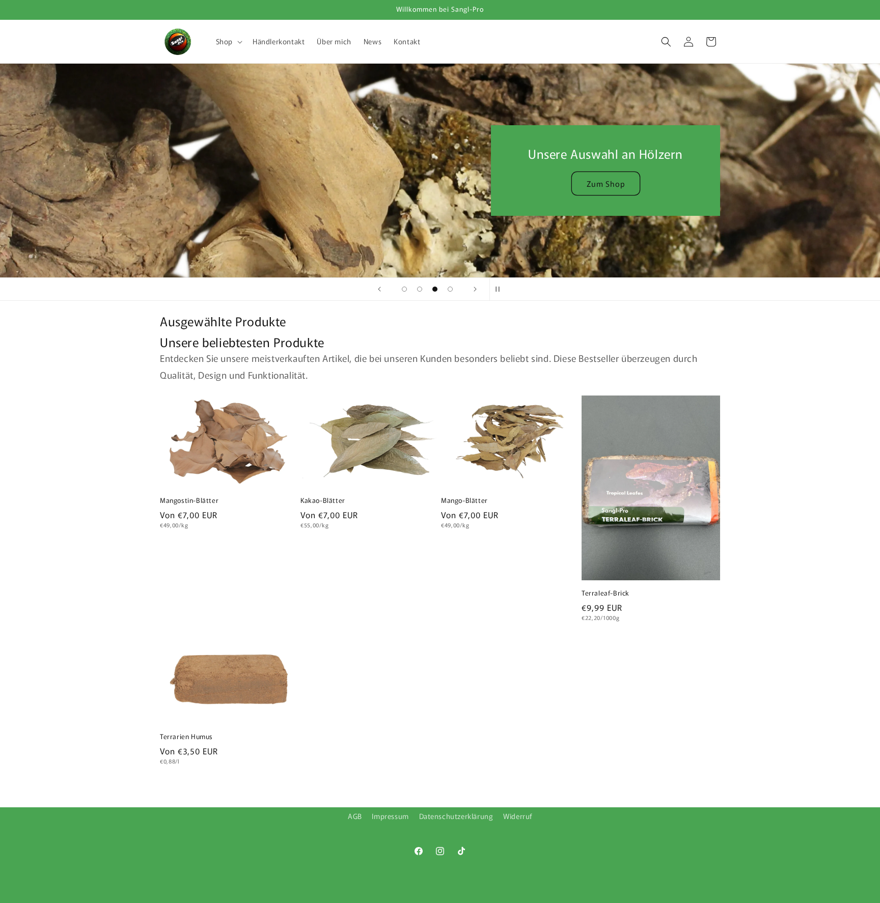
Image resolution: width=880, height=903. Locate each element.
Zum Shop (606, 183)
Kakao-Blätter (322, 500)
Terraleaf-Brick (605, 593)
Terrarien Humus (186, 736)
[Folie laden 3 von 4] (435, 289)
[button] (228, 41)
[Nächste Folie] (475, 289)
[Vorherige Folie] (379, 289)
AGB (355, 816)
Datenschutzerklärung (456, 816)
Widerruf (517, 816)
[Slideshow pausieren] (500, 289)
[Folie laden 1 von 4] (404, 289)
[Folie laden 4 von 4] (450, 289)
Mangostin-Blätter (189, 500)
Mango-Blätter (464, 500)
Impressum (390, 816)
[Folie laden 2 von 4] (419, 289)
